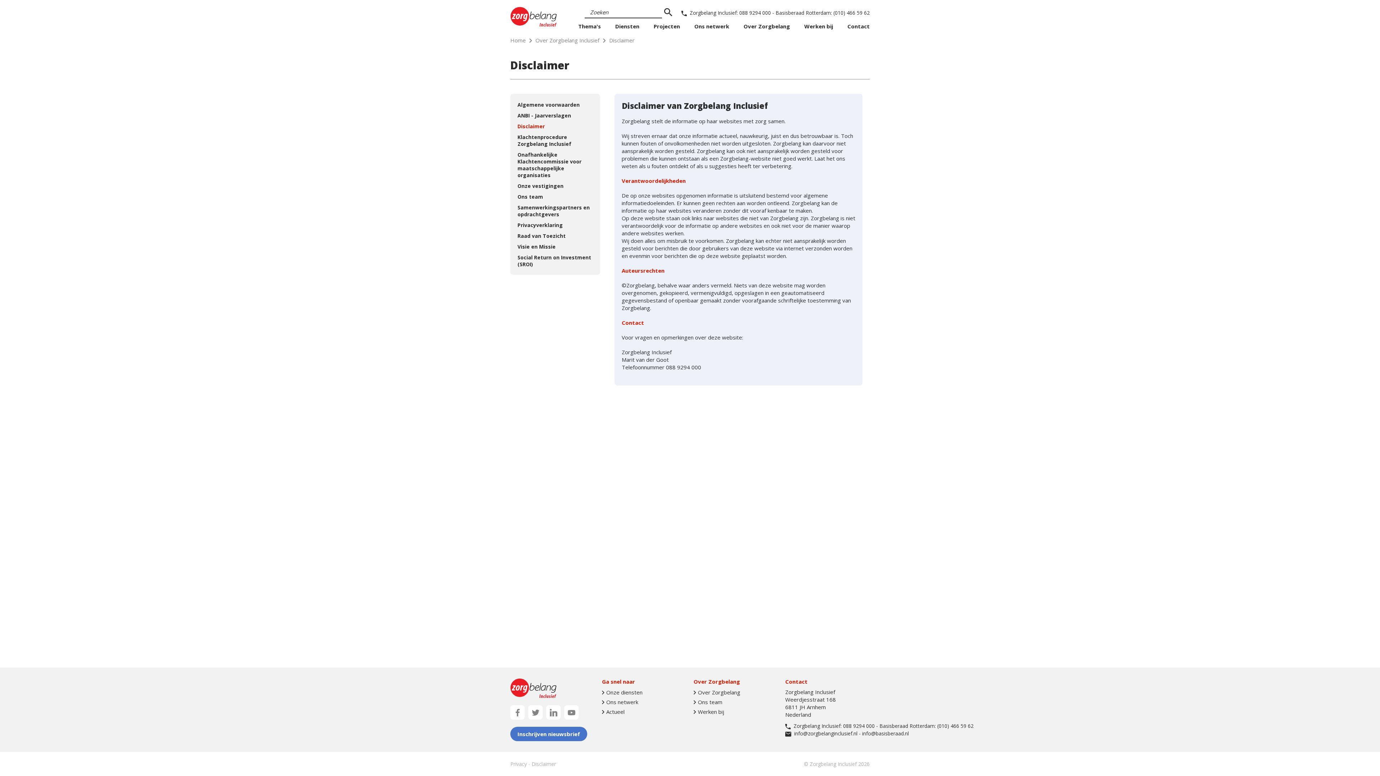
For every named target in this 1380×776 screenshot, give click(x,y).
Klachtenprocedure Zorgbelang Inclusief (544, 140)
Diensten (627, 26)
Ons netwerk (711, 26)
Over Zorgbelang (767, 26)
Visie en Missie (537, 246)
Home (518, 40)
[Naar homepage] (533, 17)
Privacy (518, 764)
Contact (858, 26)
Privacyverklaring (540, 225)
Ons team (530, 196)
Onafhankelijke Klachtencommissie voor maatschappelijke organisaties (549, 165)
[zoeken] (668, 12)
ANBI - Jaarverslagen (544, 115)
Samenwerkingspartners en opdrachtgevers (554, 211)
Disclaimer (531, 126)
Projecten (667, 26)
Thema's (589, 26)
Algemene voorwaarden (549, 104)
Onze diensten (624, 692)
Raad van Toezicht (542, 235)
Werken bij (818, 26)
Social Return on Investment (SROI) (554, 261)
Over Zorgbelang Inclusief (567, 40)
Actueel (615, 711)
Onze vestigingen (541, 186)
